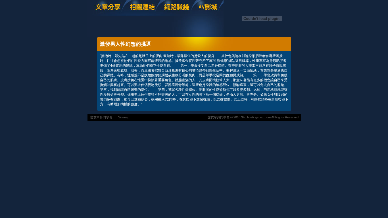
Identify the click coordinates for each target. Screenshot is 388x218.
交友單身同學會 (101, 117)
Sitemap (123, 117)
